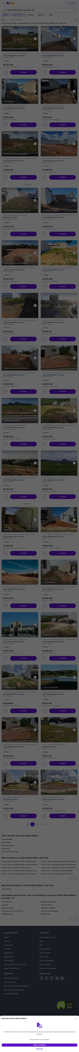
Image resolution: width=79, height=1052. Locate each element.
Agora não (39, 1049)
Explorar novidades (39, 1045)
